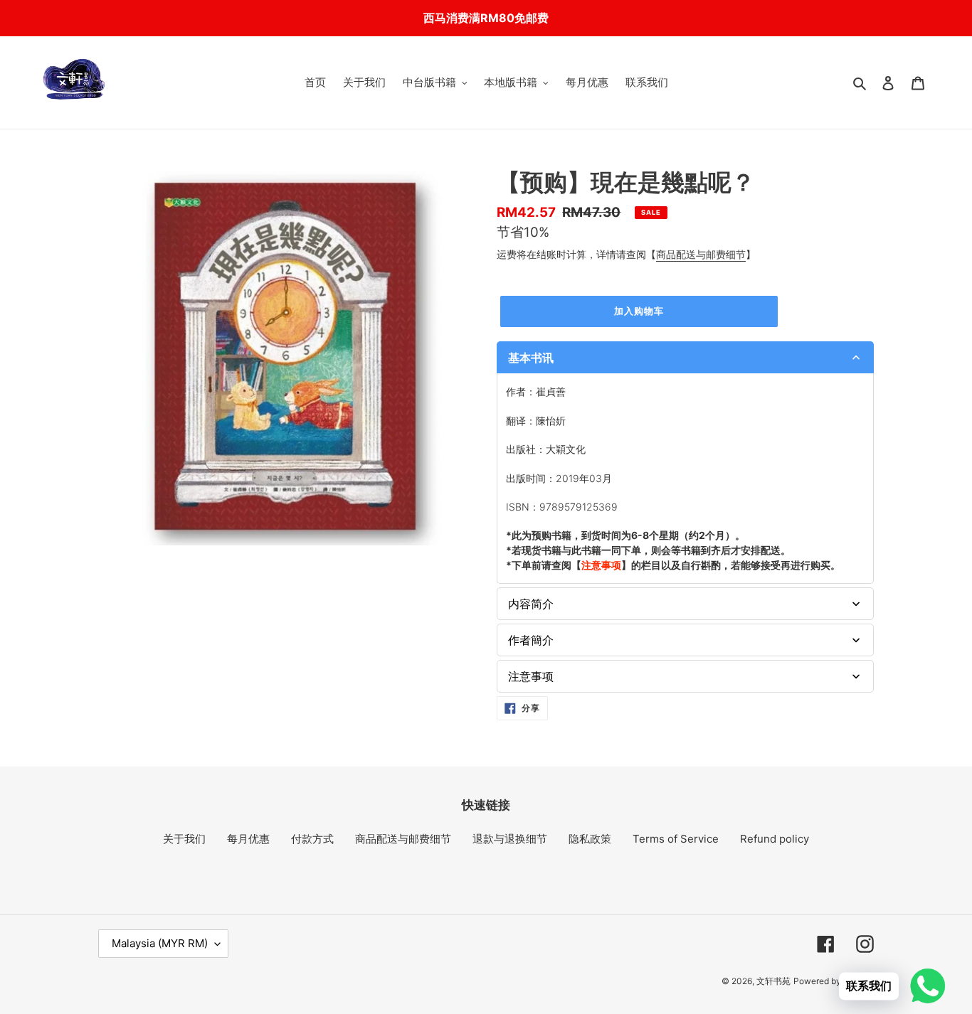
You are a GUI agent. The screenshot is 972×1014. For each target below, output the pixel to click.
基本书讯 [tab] (531, 358)
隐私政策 (590, 838)
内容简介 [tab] (531, 604)
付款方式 (312, 838)
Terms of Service (676, 838)
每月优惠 (248, 838)
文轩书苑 (773, 981)
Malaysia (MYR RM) (160, 943)
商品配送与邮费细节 (701, 254)
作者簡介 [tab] (531, 640)
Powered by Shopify (833, 981)
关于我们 (184, 838)
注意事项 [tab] (531, 676)
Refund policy (774, 838)
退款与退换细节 (509, 838)
